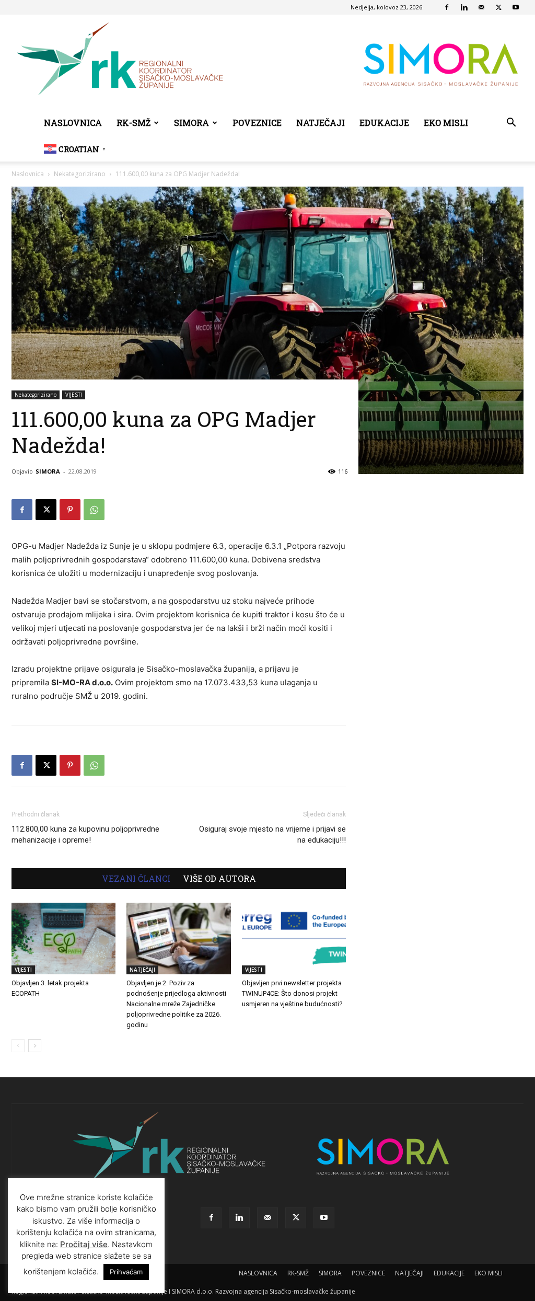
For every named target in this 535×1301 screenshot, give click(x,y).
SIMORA (191, 122)
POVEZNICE (257, 122)
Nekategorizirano (80, 173)
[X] (498, 7)
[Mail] (481, 7)
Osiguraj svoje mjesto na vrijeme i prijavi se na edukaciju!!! (272, 834)
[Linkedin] (464, 7)
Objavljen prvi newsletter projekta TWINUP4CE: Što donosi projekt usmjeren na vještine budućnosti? (292, 993)
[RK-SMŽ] (267, 62)
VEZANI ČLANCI (136, 878)
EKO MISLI (446, 122)
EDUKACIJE (384, 122)
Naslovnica (27, 173)
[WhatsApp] (94, 509)
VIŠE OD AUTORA (219, 878)
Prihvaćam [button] (126, 1272)
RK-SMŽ (133, 122)
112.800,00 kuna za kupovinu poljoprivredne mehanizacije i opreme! (85, 834)
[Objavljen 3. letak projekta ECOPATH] (63, 938)
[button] (511, 124)
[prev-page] (18, 1045)
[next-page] (34, 1045)
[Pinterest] (70, 509)
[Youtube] (516, 7)
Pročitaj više (84, 1244)
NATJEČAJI (320, 122)
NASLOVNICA (73, 122)
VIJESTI (73, 394)
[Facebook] (447, 7)
